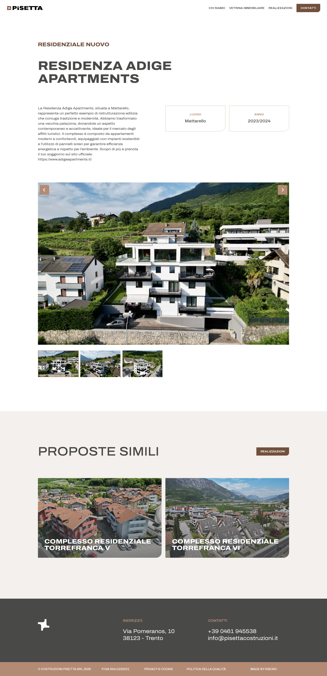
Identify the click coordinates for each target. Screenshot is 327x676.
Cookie (167, 669)
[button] (58, 363)
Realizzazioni (280, 8)
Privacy (151, 669)
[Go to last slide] (44, 190)
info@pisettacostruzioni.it (243, 638)
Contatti (308, 8)
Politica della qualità (206, 669)
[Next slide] (282, 190)
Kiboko (271, 669)
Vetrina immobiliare (246, 8)
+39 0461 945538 (232, 631)
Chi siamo (217, 8)
